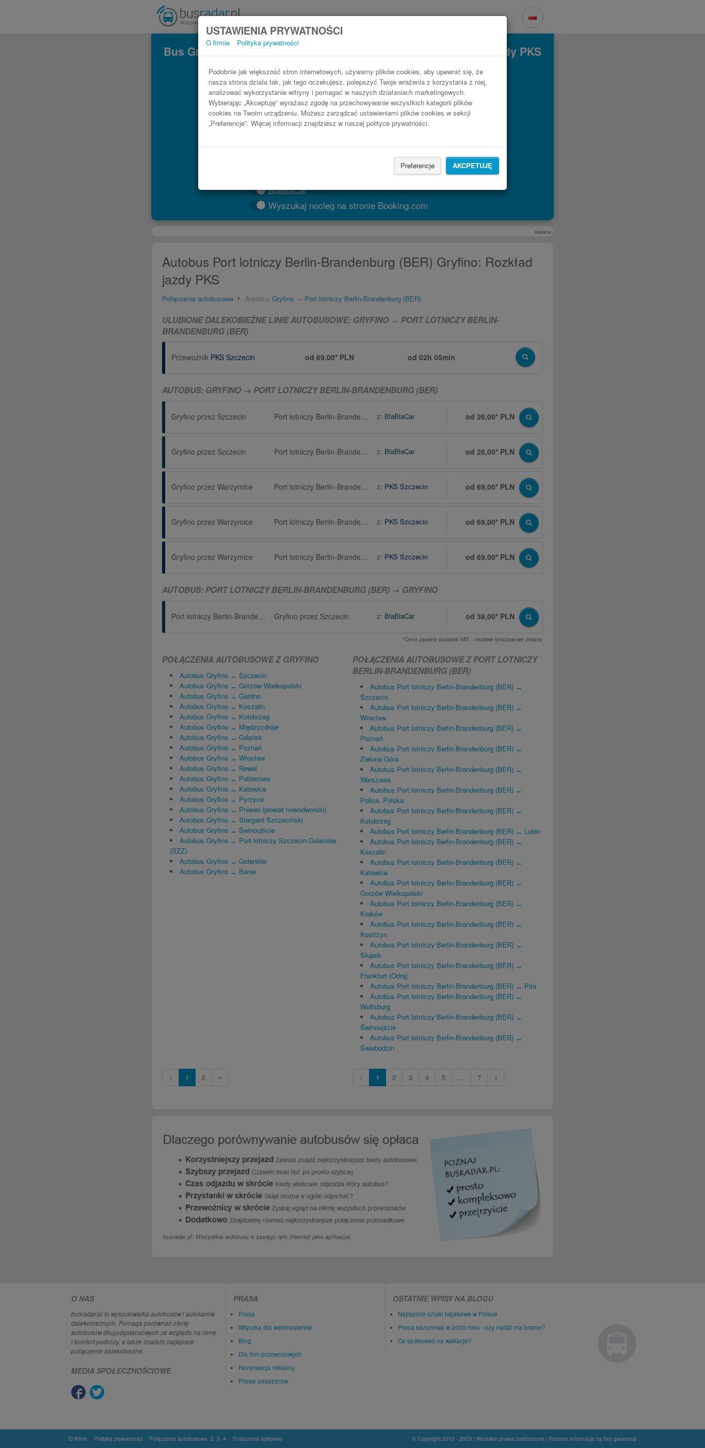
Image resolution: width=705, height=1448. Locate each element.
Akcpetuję (472, 165)
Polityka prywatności (268, 42)
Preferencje (417, 165)
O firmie (218, 42)
